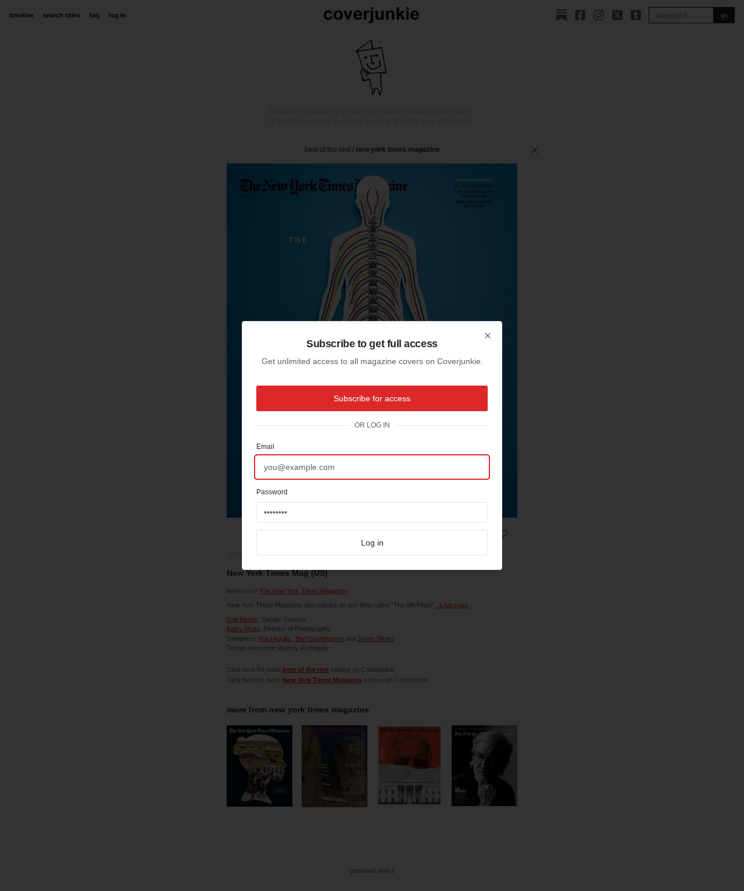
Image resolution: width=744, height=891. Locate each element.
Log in (372, 542)
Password (272, 492)
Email (265, 447)
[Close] (487, 335)
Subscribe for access (372, 398)
